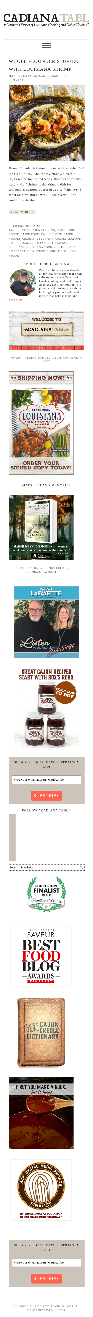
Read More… (17, 299)
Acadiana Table (46, 18)
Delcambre (26, 242)
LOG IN (61, 1310)
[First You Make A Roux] (41, 1150)
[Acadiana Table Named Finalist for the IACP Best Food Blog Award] (41, 1224)
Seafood (37, 225)
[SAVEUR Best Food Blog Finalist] (41, 990)
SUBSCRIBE (46, 795)
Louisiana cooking (42, 247)
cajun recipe (51, 234)
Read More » (22, 212)
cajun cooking (43, 230)
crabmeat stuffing (38, 238)
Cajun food (30, 234)
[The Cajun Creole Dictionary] (41, 1070)
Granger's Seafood (53, 242)
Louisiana (17, 247)
